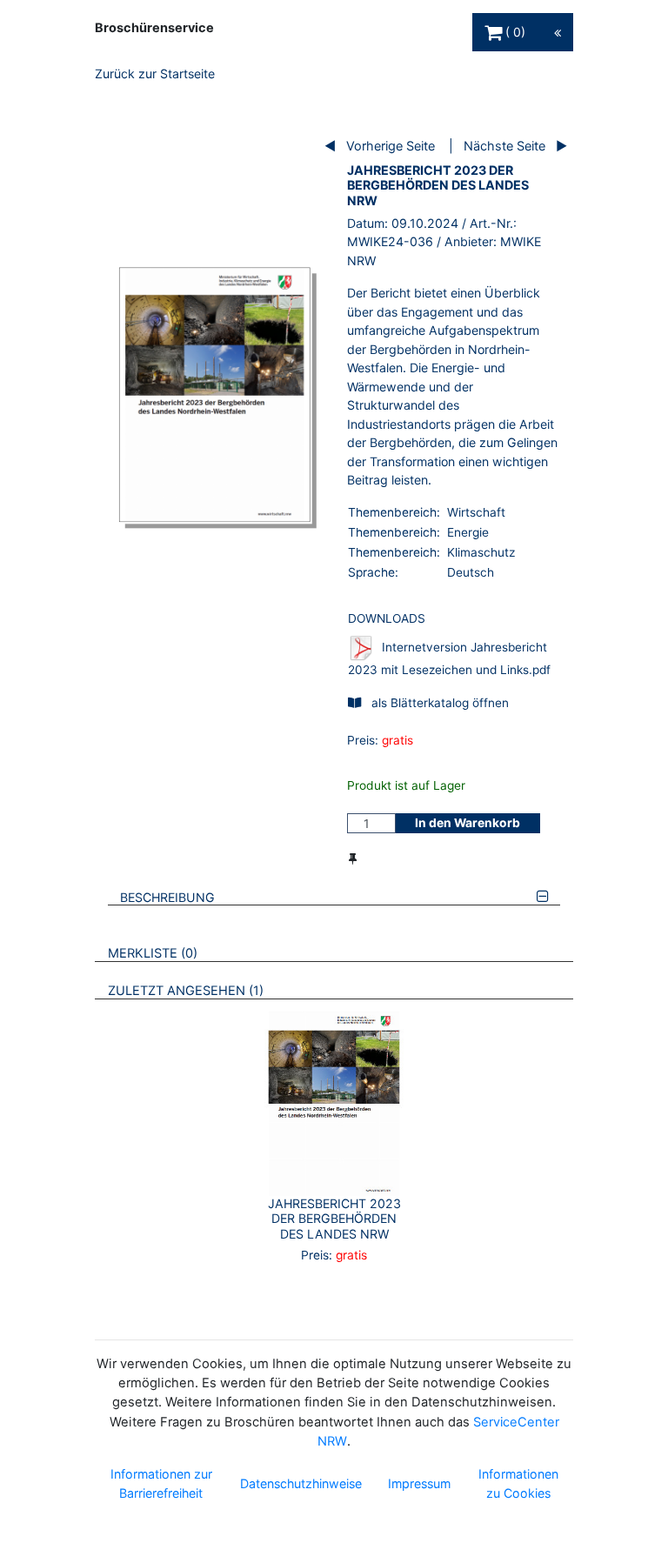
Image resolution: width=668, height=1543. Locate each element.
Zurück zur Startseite (155, 73)
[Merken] (353, 858)
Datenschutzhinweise (301, 1483)
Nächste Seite (504, 145)
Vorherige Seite (390, 145)
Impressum (419, 1483)
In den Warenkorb (467, 823)
